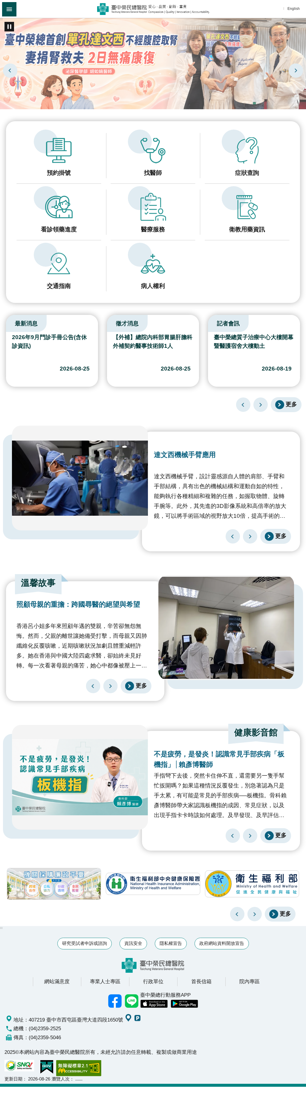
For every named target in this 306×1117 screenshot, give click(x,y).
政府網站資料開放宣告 (221, 943)
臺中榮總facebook (115, 1001)
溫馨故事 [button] (38, 583)
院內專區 (249, 981)
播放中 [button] (9, 26)
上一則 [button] (237, 914)
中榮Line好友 (132, 1001)
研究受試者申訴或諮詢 (84, 943)
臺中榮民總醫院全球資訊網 (153, 9)
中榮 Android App (184, 1004)
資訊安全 (133, 943)
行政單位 (153, 981)
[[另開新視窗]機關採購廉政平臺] (54, 884)
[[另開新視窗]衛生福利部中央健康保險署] (153, 884)
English (293, 8)
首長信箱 (201, 981)
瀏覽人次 (61, 1078)
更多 (291, 404)
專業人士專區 (105, 981)
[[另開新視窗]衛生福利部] (252, 883)
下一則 (296, 70)
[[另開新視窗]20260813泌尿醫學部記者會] (153, 63)
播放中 (7, 322)
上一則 (10, 70)
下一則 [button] (254, 914)
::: (1, 19)
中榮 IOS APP (154, 1004)
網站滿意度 (57, 981)
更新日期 (13, 1078)
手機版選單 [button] (9, 9)
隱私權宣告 (171, 943)
